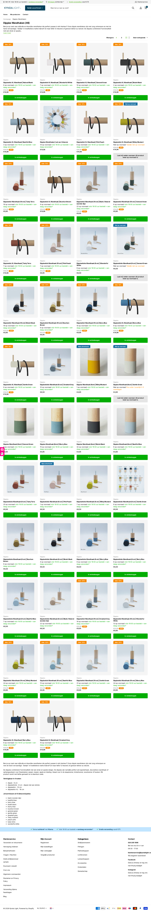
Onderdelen (82, 867)
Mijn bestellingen (47, 847)
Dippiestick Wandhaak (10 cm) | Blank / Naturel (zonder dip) (93, 203)
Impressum (7, 885)
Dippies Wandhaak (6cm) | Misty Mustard (91, 384)
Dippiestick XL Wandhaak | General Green (92, 82)
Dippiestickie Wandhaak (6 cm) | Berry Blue (128, 559)
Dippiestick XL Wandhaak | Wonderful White (56, 82)
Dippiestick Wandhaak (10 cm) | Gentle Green (93, 680)
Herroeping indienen (10, 847)
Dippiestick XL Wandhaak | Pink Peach (90, 142)
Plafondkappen (83, 851)
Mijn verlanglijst (46, 851)
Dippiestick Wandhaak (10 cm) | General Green (130, 202)
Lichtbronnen (82, 855)
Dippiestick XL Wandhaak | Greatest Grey (55, 740)
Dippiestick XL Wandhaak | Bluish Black (127, 82)
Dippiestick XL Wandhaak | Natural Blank (18, 82)
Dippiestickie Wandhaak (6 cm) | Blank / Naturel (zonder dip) (57, 620)
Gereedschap (82, 871)
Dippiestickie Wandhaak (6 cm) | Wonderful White (92, 264)
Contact (25, 14)
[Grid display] (126, 37)
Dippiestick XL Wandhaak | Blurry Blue (127, 323)
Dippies (5, 80)
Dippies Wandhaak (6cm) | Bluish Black (91, 444)
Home (5, 14)
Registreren (45, 842)
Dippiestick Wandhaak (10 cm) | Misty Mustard (20, 680)
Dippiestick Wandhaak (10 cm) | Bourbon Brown (54, 324)
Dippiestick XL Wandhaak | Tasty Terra (17, 263)
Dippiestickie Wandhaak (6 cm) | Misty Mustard (94, 502)
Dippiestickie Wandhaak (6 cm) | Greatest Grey (57, 384)
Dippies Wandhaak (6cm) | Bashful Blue (127, 444)
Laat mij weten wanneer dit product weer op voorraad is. (130, 156)
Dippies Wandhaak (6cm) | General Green (18, 444)
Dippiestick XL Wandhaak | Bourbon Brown (55, 202)
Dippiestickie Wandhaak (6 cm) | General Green (130, 263)
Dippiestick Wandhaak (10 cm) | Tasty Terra (18, 202)
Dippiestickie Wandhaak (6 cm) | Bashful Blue (19, 619)
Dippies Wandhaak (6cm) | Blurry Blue (53, 444)
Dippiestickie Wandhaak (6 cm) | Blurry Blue (92, 559)
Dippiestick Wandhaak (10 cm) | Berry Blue (92, 323)
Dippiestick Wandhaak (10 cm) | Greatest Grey (93, 619)
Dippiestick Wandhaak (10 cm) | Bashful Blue (56, 680)
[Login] (141, 8)
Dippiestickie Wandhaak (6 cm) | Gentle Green (129, 502)
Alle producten (15, 14)
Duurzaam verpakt (10, 866)
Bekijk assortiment (34, 8)
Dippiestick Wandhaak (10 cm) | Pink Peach (55, 263)
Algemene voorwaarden (12, 874)
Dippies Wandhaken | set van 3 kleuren (54, 142)
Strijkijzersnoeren (84, 842)
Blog (5, 896)
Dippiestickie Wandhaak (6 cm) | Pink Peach (56, 502)
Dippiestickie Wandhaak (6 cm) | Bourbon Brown (18, 560)
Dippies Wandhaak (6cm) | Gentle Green (127, 384)
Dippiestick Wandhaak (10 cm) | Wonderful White (128, 620)
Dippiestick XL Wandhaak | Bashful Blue (17, 142)
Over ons (6, 870)
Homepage (7, 19)
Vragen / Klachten (9, 855)
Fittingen (81, 847)
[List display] (129, 37)
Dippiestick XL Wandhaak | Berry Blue (16, 740)
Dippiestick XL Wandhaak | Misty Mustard (128, 142)
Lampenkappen (83, 859)
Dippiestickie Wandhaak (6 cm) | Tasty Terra (19, 502)
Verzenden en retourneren (12, 842)
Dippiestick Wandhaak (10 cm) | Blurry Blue (128, 680)
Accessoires (82, 863)
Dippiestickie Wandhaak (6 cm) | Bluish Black (56, 559)
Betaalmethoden (9, 851)
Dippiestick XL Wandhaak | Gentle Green (17, 384)
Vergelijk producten (48, 855)
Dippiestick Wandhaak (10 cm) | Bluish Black (19, 323)
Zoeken (133, 8)
